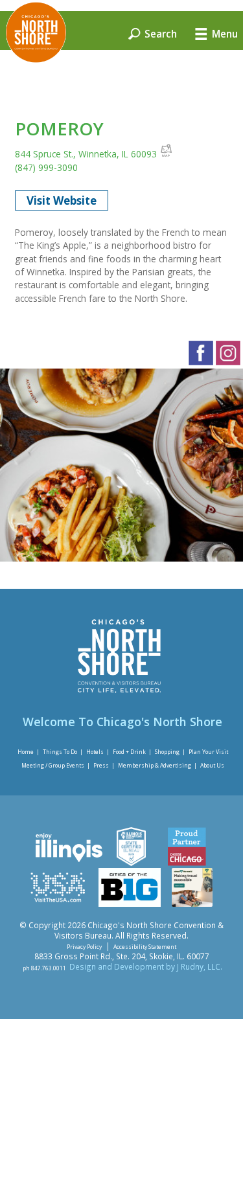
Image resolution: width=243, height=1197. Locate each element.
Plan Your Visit (208, 751)
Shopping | (170, 751)
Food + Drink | (132, 751)
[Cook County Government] (131, 863)
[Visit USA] (58, 903)
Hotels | (98, 751)
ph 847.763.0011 (44, 967)
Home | (28, 751)
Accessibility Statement (144, 946)
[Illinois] (68, 863)
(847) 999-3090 (46, 167)
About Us (212, 765)
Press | (104, 765)
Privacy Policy (84, 946)
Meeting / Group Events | (55, 765)
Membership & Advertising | (157, 765)
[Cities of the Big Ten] (130, 903)
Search (159, 33)
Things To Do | (63, 751)
